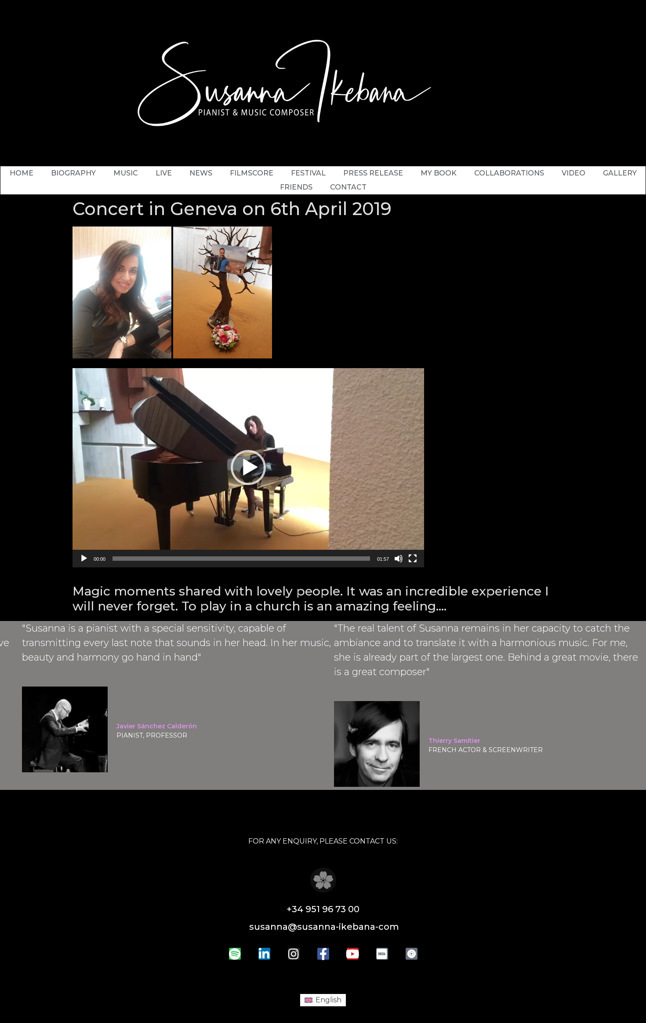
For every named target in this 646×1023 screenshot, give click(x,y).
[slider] (241, 558)
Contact (348, 187)
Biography (73, 173)
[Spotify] (235, 954)
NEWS (200, 173)
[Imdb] (382, 954)
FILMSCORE (251, 173)
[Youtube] (353, 954)
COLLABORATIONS (509, 173)
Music (125, 173)
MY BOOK (439, 173)
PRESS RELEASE (373, 173)
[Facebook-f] (323, 954)
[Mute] (398, 558)
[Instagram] (294, 954)
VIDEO (573, 173)
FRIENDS (296, 187)
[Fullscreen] (412, 558)
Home (21, 173)
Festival (308, 173)
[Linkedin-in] (264, 954)
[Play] (84, 558)
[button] (248, 467)
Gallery (620, 173)
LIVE (164, 173)
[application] (248, 467)
